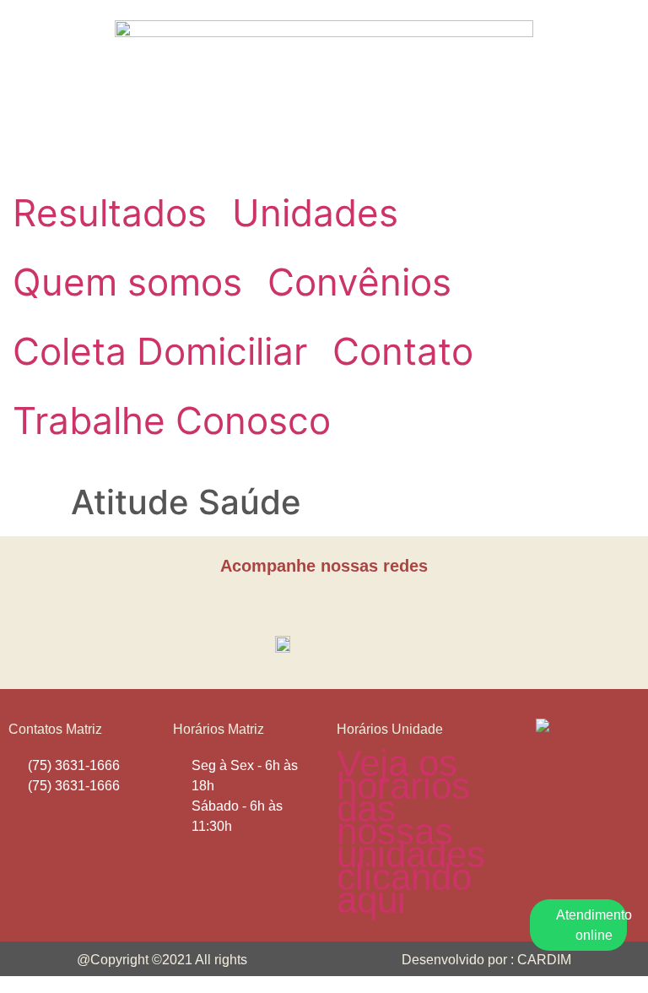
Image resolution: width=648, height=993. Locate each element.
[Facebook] (307, 605)
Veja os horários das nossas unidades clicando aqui (411, 831)
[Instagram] (342, 605)
